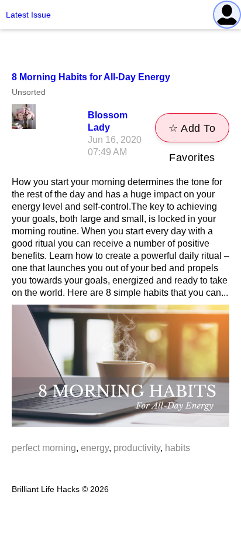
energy (95, 448)
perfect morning (44, 448)
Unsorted (29, 92)
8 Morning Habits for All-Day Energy (91, 77)
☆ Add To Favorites (191, 132)
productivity (136, 448)
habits (177, 448)
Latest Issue (28, 14)
